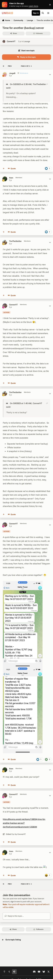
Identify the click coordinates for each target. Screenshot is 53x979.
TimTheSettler (39, 84)
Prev (10, 66)
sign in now (15, 901)
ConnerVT (11, 41)
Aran (11, 178)
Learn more (5, 4)
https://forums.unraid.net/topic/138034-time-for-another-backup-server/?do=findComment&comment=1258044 (24, 823)
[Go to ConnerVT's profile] (3, 41)
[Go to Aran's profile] (4, 178)
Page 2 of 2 (25, 66)
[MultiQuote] (3, 168)
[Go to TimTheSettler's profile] (4, 242)
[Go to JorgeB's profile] (4, 74)
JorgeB (12, 73)
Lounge (27, 41)
